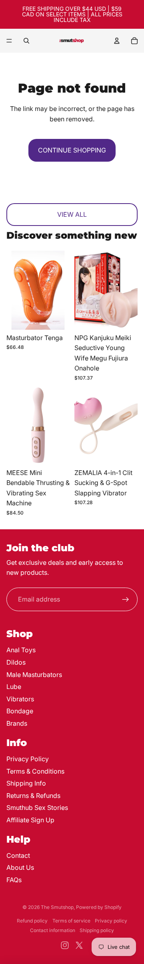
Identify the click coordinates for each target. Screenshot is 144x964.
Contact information (52, 930)
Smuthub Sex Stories (37, 808)
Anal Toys (21, 650)
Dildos (16, 662)
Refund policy (32, 921)
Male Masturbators (34, 675)
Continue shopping (72, 150)
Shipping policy (97, 930)
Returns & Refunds (33, 796)
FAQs (14, 880)
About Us (20, 867)
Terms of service (71, 921)
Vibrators (20, 699)
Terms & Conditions (35, 771)
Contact (18, 855)
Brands (16, 723)
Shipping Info (26, 783)
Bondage (19, 711)
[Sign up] (125, 599)
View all (72, 214)
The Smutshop (57, 907)
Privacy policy (111, 921)
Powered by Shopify (99, 907)
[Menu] (9, 41)
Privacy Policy (27, 759)
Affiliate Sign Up (30, 820)
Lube (13, 687)
